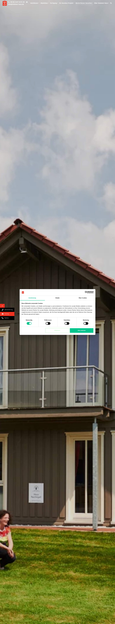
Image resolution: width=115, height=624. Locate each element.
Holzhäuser (34, 3)
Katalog (6, 314)
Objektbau (44, 3)
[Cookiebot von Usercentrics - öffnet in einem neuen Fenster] (86, 292)
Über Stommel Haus (101, 3)
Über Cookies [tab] (83, 298)
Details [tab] (57, 298)
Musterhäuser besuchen (84, 3)
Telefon (6, 318)
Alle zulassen (82, 330)
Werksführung (8, 309)
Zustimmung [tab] (32, 298)
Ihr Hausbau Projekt (66, 3)
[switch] (48, 323)
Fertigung (53, 3)
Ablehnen (57, 330)
